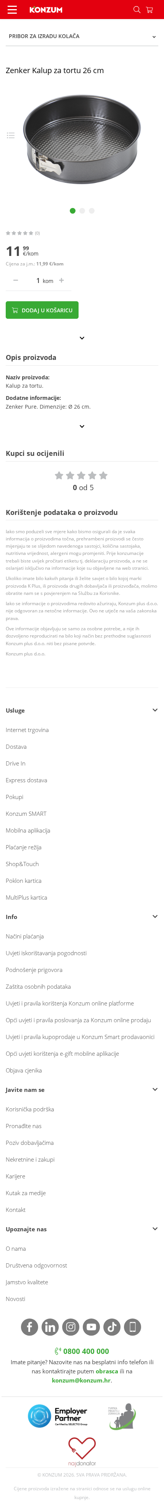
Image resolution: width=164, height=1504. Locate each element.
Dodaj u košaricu (46, 310)
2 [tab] (82, 211)
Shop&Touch (22, 864)
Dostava (16, 746)
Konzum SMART (26, 813)
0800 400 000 (85, 1351)
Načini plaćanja (25, 936)
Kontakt (16, 1209)
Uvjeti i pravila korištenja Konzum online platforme (70, 1003)
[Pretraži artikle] (137, 9)
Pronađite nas (24, 1126)
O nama (16, 1248)
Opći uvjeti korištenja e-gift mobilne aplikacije (62, 1053)
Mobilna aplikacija (28, 830)
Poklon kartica (24, 880)
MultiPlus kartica (26, 897)
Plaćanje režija (24, 847)
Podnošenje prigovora (34, 969)
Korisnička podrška (30, 1109)
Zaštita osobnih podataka (38, 986)
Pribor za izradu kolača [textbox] (44, 36)
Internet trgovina (27, 730)
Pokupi (14, 797)
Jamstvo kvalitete (27, 1282)
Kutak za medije (26, 1193)
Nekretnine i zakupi (30, 1159)
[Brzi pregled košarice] (155, 9)
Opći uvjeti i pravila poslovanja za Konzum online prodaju (78, 1020)
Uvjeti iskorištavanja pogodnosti (46, 953)
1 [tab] (73, 211)
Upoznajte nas (26, 1229)
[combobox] (82, 36)
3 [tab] (92, 211)
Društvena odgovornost (36, 1265)
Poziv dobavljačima (30, 1142)
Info (11, 917)
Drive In (16, 763)
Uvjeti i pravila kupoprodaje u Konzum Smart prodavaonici (80, 1036)
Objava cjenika (24, 1070)
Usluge (15, 710)
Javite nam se (25, 1089)
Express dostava (26, 780)
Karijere (15, 1176)
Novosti (15, 1299)
